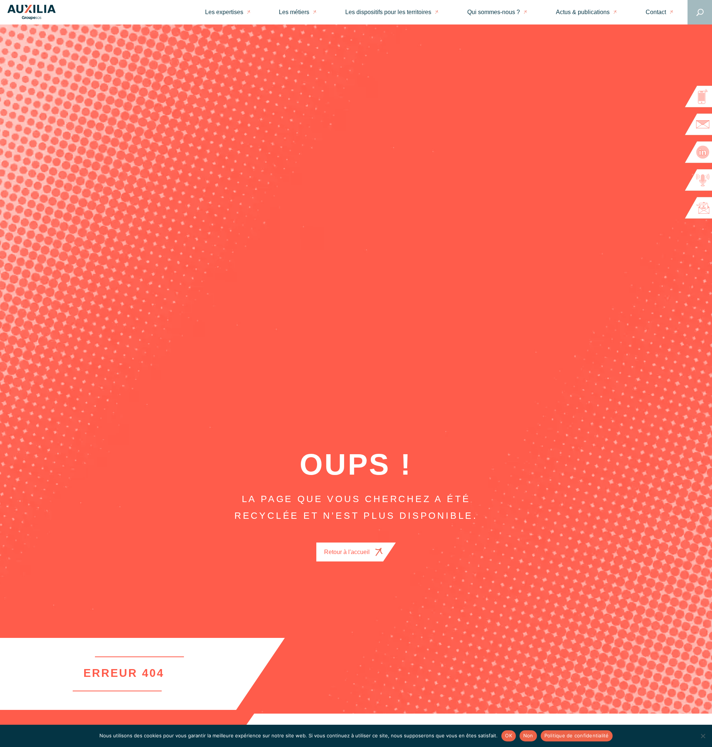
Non (528, 735)
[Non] (702, 736)
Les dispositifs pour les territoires (388, 12)
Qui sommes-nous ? (493, 12)
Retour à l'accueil (347, 552)
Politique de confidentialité (576, 735)
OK (508, 735)
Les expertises (224, 12)
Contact (656, 12)
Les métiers (294, 12)
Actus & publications (583, 12)
